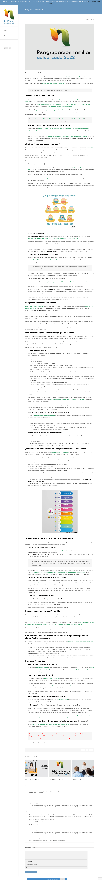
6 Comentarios (47, 742)
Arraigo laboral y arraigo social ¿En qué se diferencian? (83, 778)
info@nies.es (6, 52)
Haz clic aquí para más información (52, 879)
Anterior (87, 19)
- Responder (41, 803)
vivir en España (61, 598)
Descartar (51, 3)
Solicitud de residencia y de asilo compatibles (58, 778)
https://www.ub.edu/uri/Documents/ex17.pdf (76, 443)
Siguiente (92, 19)
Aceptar (62, 879)
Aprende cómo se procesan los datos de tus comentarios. (53, 874)
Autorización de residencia (38, 742)
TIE (46, 604)
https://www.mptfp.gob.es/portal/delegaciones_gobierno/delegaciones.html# (48, 554)
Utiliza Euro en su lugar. (94, 1)
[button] (26, 770)
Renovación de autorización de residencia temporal (35, 778)
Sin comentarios (35, 779)
